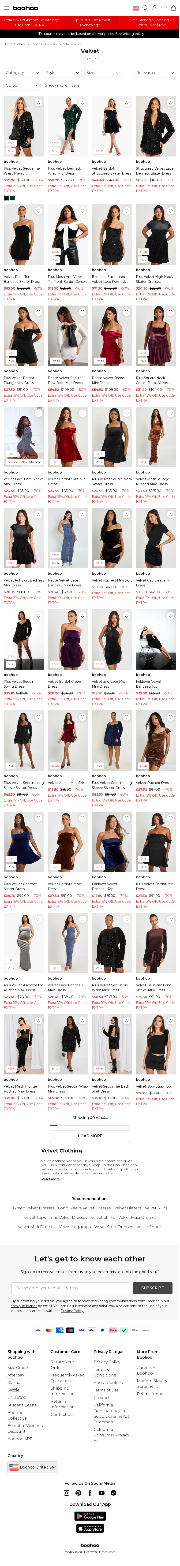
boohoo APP (20, 1439)
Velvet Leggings (75, 1227)
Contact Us (61, 1414)
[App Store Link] (90, 1522)
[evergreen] (12, 198)
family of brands (24, 1306)
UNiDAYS (16, 1397)
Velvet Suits (156, 1208)
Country (15, 1456)
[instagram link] (66, 1493)
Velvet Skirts (103, 1217)
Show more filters (62, 85)
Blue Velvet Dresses (68, 1217)
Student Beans (22, 1405)
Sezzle (13, 1390)
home (8, 44)
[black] (6, 198)
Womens (23, 44)
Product (102, 1397)
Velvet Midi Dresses (36, 1227)
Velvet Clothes (72, 44)
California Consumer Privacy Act (111, 1435)
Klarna (14, 1382)
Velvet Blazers (127, 1208)
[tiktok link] (113, 1493)
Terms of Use (106, 1390)
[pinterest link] (78, 1493)
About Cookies (108, 1382)
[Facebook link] (90, 1493)
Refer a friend (150, 1394)
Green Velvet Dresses (33, 1208)
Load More (90, 1136)
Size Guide (18, 1367)
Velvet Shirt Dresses (113, 1227)
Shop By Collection (45, 44)
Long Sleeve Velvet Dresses (84, 1208)
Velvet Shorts (149, 1227)
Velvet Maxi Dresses (137, 1217)
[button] (136, 8)
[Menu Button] (6, 8)
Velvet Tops (35, 1217)
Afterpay (16, 1375)
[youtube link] (102, 1493)
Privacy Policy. (72, 1311)
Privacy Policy (107, 1362)
